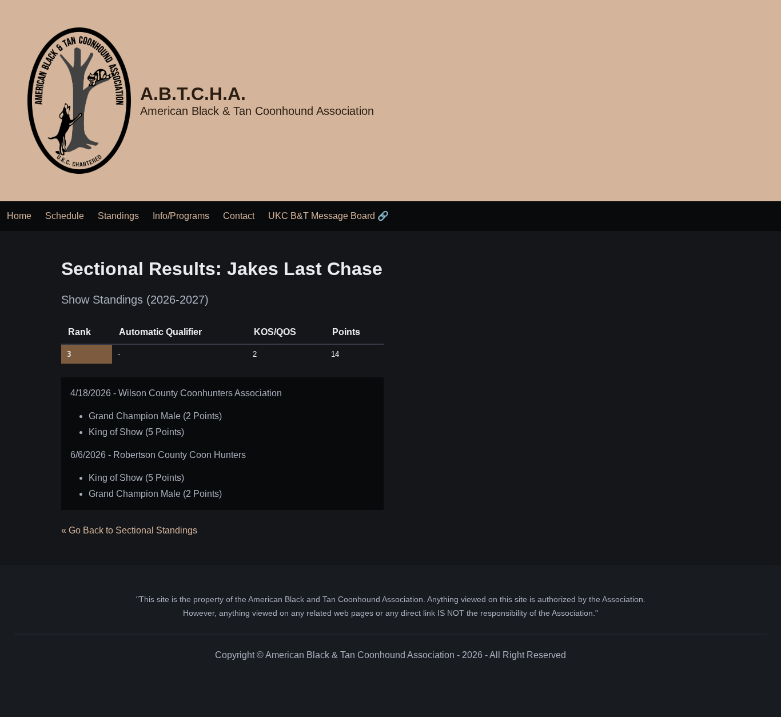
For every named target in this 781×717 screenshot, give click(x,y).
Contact (238, 216)
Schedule (64, 216)
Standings (118, 216)
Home (19, 216)
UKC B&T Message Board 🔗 (328, 216)
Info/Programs (181, 216)
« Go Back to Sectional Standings (129, 530)
